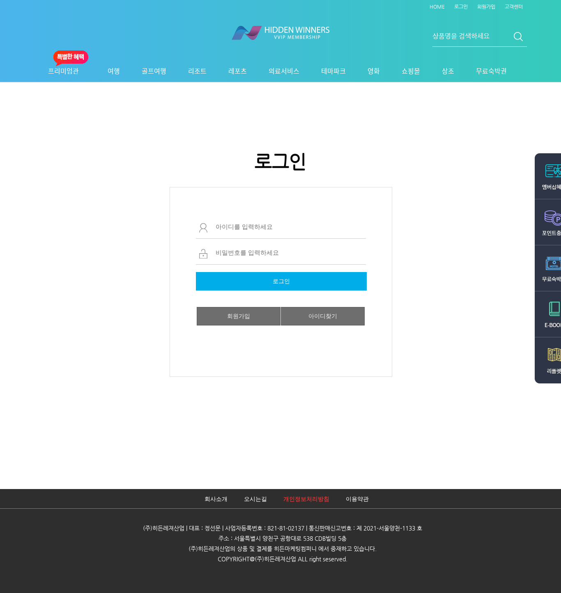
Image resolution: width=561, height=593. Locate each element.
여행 (114, 70)
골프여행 (154, 71)
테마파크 (333, 71)
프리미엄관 (63, 70)
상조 (448, 71)
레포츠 (237, 71)
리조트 (197, 71)
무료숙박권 (491, 71)
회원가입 (486, 6)
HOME (437, 6)
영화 (374, 71)
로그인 (461, 6)
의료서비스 (284, 71)
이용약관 (357, 499)
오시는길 (255, 499)
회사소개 (216, 499)
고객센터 (514, 6)
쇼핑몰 (411, 71)
